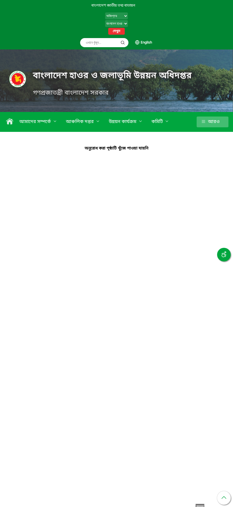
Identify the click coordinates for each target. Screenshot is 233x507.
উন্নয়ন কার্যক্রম (123, 122)
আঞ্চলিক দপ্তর (80, 122)
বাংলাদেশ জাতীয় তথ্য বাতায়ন (113, 5)
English (146, 42)
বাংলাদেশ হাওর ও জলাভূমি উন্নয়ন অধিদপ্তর (112, 76)
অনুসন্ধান (122, 42)
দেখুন (116, 31)
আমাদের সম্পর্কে (35, 122)
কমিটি (157, 122)
